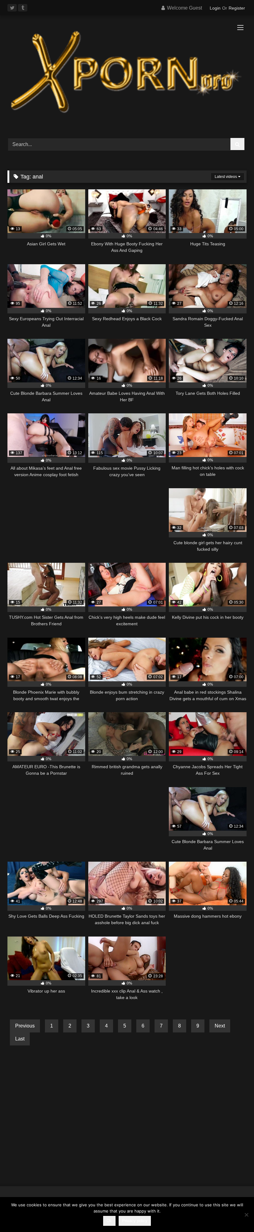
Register (237, 8)
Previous (25, 1025)
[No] (246, 1215)
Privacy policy (134, 1220)
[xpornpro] (127, 74)
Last (19, 1038)
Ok (109, 1220)
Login (215, 8)
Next (220, 1025)
